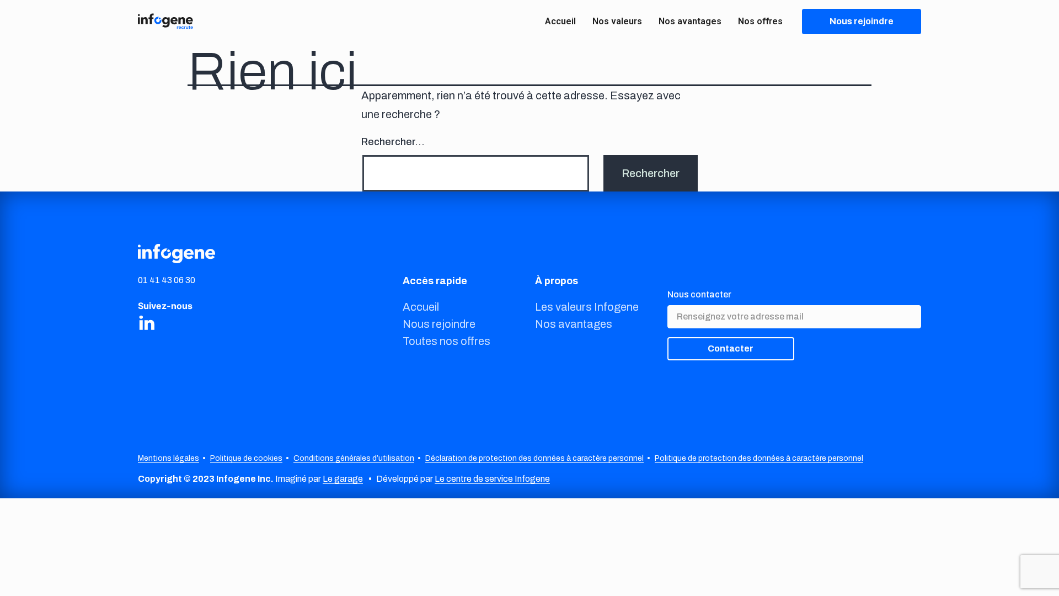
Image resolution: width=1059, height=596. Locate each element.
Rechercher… (393, 141)
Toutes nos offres (446, 341)
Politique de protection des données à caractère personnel (759, 458)
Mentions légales (168, 458)
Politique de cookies (246, 458)
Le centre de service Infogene (492, 478)
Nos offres (760, 21)
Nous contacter (699, 294)
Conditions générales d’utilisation (353, 458)
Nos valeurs (617, 21)
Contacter (730, 348)
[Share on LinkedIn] (147, 322)
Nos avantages (690, 21)
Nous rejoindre (439, 324)
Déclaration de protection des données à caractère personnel (534, 458)
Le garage (343, 478)
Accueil (560, 21)
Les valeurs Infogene (587, 307)
